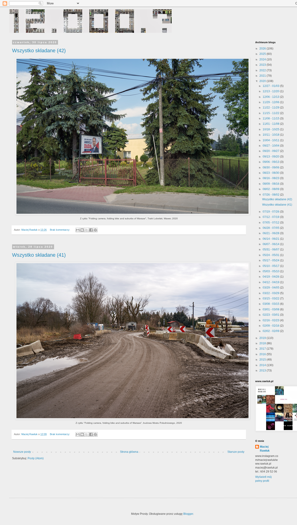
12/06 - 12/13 (271, 96)
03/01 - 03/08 (271, 309)
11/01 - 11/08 (271, 123)
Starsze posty (235, 451)
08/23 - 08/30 (271, 172)
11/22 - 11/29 (271, 107)
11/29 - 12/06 (271, 102)
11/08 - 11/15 (271, 118)
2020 (263, 81)
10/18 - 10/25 (271, 129)
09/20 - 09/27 (271, 151)
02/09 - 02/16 (271, 325)
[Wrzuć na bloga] (82, 230)
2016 (263, 354)
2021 (263, 75)
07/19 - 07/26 (271, 211)
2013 (263, 370)
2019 (263, 338)
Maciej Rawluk (265, 448)
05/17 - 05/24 (271, 260)
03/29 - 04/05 (271, 287)
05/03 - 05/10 (271, 271)
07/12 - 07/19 (271, 217)
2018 (263, 343)
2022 (263, 70)
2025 (263, 54)
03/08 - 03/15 (271, 303)
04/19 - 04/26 (271, 276)
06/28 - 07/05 (271, 228)
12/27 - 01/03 (271, 86)
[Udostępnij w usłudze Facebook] (91, 230)
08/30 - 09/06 (271, 167)
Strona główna (129, 451)
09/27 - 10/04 (271, 145)
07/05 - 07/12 (271, 222)
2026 (263, 48)
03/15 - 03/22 (271, 298)
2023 (263, 64)
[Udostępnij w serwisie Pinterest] (95, 230)
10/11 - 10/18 (271, 134)
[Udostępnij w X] (86, 230)
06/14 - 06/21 (271, 238)
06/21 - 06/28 (271, 233)
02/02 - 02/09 (271, 331)
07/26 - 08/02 (271, 194)
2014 (263, 365)
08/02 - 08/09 (271, 189)
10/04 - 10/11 (271, 140)
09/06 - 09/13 (271, 162)
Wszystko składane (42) (39, 50)
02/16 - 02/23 (271, 320)
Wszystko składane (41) (39, 255)
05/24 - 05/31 (271, 255)
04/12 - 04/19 (271, 282)
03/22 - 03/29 (271, 293)
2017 (263, 348)
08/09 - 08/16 (271, 183)
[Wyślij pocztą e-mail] (77, 230)
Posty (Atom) (36, 458)
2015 (263, 359)
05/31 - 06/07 (271, 249)
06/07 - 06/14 (271, 244)
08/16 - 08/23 (271, 178)
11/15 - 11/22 (271, 113)
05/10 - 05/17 (271, 266)
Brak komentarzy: (60, 229)
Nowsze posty (22, 451)
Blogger (188, 513)
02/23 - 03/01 (271, 314)
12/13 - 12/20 (271, 91)
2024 (263, 59)
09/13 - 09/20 (271, 156)
